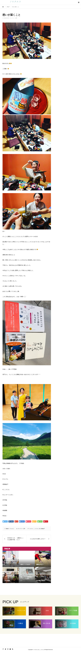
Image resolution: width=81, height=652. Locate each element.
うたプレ (31, 528)
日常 (16, 18)
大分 (40, 528)
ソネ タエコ (11, 528)
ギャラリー (12, 18)
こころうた (35, 528)
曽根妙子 (43, 528)
